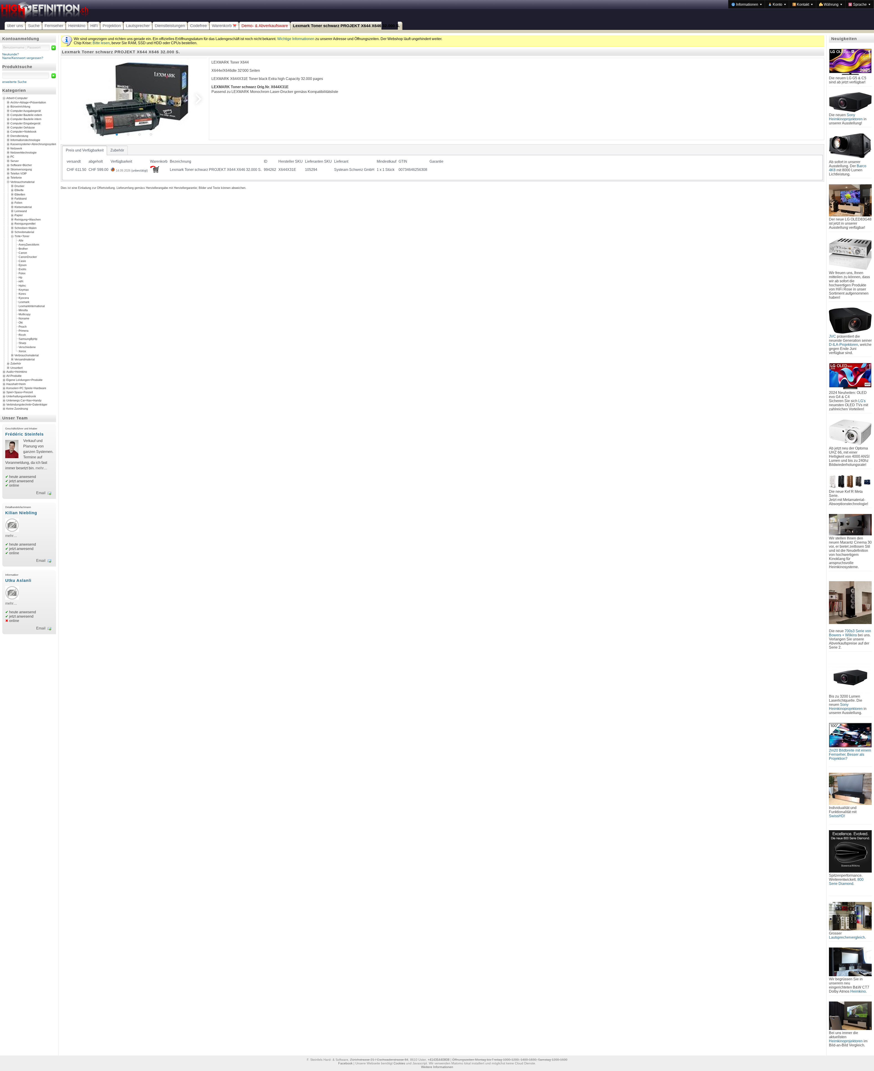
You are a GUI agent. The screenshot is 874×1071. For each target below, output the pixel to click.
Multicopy (24, 314)
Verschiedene (27, 347)
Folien (18, 202)
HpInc (22, 285)
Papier (19, 215)
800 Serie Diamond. (846, 882)
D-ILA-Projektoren (843, 345)
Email (41, 493)
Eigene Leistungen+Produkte (24, 380)
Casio (22, 260)
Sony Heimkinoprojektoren (846, 117)
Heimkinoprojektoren (846, 1041)
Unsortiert (16, 367)
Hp (20, 277)
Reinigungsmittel (25, 223)
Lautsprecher (138, 25)
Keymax (24, 289)
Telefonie (16, 177)
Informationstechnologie (25, 140)
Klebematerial (23, 206)
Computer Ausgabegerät (25, 110)
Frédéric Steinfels (24, 434)
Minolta (23, 310)
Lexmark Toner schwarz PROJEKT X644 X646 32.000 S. (346, 25)
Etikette (19, 190)
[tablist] (442, 163)
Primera (23, 330)
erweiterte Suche (14, 82)
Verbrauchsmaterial (22, 181)
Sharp (22, 342)
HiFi (94, 25)
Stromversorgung (21, 169)
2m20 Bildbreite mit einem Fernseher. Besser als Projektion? (850, 754)
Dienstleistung (19, 135)
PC (12, 156)
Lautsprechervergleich (847, 937)
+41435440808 (439, 1059)
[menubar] (801, 4)
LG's (862, 401)
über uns (15, 25)
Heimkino (76, 25)
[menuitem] (746, 4)
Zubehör (15, 363)
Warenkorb (222, 25)
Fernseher (54, 25)
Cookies (399, 1063)
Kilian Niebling (21, 513)
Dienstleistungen (170, 25)
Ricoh (22, 334)
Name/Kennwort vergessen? (22, 58)
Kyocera (24, 297)
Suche (34, 25)
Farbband (21, 198)
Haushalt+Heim (16, 384)
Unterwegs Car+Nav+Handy (23, 400)
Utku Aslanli (18, 580)
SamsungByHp (28, 338)
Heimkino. (858, 991)
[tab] (84, 150)
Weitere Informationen (437, 1067)
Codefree (198, 25)
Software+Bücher (21, 165)
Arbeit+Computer (17, 98)
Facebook (345, 1063)
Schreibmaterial (24, 232)
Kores (22, 293)
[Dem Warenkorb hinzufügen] (154, 171)
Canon (23, 252)
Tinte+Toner (22, 236)
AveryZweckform (29, 244)
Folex (22, 273)
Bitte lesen (101, 43)
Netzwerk (16, 148)
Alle (21, 240)
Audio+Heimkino (16, 371)
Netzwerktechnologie (23, 152)
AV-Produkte (14, 376)
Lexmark (24, 301)
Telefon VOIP (18, 173)
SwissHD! (837, 816)
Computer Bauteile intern (25, 119)
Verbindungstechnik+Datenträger (26, 404)
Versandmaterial (25, 359)
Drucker (19, 186)
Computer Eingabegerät (25, 123)
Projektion (112, 25)
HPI (21, 281)
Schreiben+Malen (26, 227)
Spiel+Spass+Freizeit (19, 392)
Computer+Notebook (23, 131)
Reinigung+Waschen (28, 219)
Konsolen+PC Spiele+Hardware (26, 388)
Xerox (22, 351)
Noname (24, 318)
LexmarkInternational (32, 306)
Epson (23, 265)
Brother (23, 248)
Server (14, 160)
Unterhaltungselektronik (21, 396)
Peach (23, 326)
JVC (832, 336)
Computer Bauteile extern (26, 114)
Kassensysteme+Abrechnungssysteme (34, 144)
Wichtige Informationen (295, 39)
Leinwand (21, 211)
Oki (21, 322)
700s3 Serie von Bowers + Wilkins (850, 633)
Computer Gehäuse (22, 127)
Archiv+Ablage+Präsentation (28, 102)
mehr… (41, 468)
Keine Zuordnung (17, 408)
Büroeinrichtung (20, 106)
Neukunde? (10, 54)
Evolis (22, 269)
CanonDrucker (28, 256)
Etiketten (20, 194)
